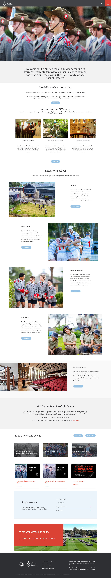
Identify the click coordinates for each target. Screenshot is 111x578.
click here (75, 420)
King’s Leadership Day (52, 451)
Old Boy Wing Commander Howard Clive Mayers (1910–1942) (26, 452)
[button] (101, 3)
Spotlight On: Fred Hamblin (82, 451)
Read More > (75, 484)
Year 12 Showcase (78, 481)
